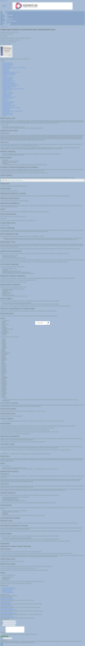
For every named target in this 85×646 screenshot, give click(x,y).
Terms (48, 324)
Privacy (47, 324)
